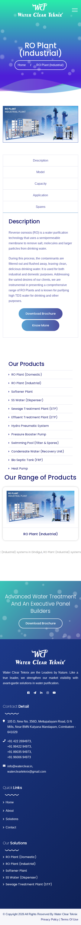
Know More (40, 325)
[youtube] (54, 692)
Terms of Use (69, 919)
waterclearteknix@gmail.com (26, 771)
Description (40, 160)
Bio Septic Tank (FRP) (27, 460)
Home (22, 65)
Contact (11, 827)
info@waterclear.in (19, 766)
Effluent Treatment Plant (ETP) (34, 417)
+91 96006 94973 (19, 757)
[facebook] (28, 692)
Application (40, 195)
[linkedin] (41, 692)
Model (40, 172)
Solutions (12, 819)
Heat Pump (19, 468)
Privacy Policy (50, 919)
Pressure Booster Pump (28, 434)
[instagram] (47, 692)
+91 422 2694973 (19, 741)
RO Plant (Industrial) (26, 383)
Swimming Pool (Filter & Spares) (35, 443)
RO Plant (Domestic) (26, 374)
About (10, 810)
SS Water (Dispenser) (27, 400)
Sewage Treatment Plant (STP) (34, 409)
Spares (40, 206)
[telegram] (35, 692)
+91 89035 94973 (19, 751)
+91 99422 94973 (19, 746)
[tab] (40, 160)
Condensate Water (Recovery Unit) (37, 451)
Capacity (41, 183)
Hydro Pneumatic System (30, 426)
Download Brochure (41, 313)
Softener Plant (22, 391)
